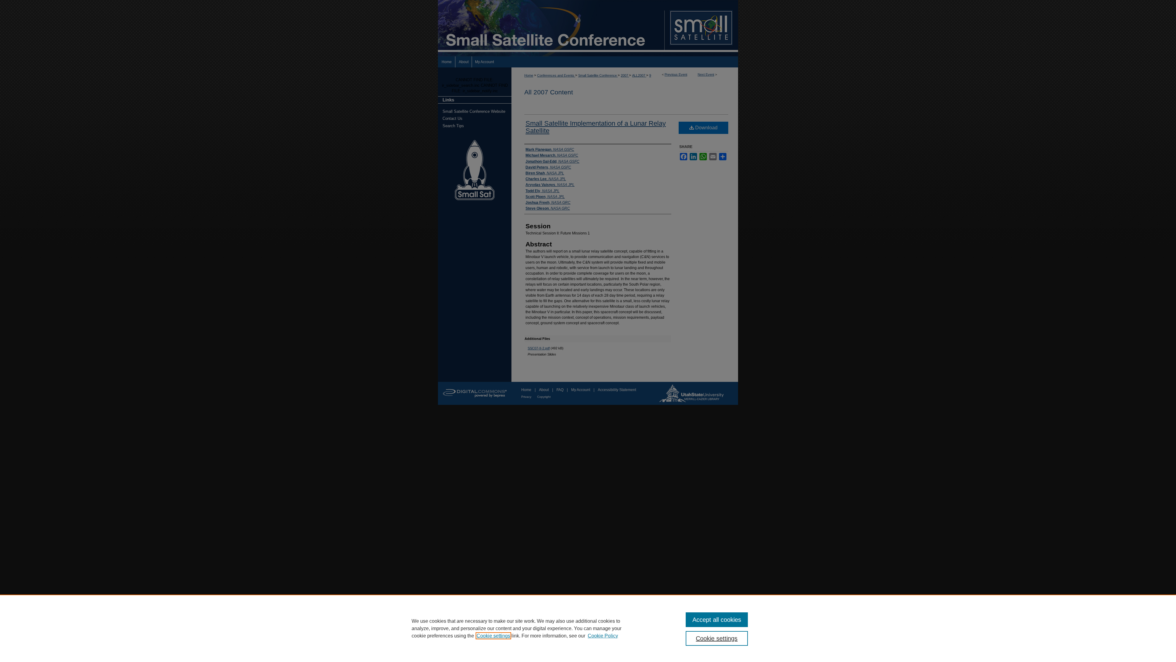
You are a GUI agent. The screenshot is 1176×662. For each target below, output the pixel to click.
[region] (588, 628)
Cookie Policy (603, 635)
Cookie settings (493, 635)
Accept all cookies (716, 619)
